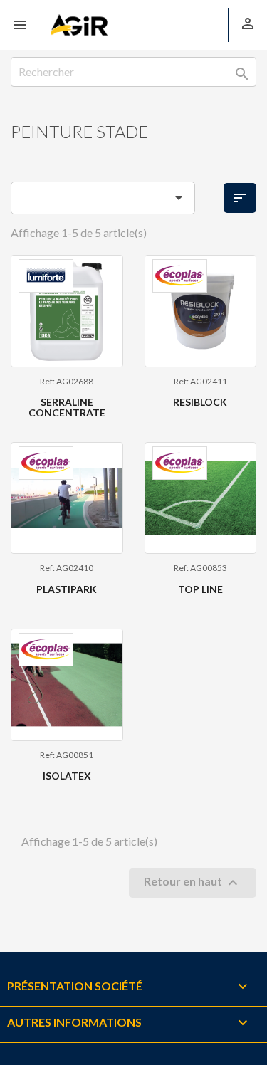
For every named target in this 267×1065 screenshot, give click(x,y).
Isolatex (67, 776)
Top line (200, 589)
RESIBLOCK (200, 402)
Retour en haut (192, 882)
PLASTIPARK (66, 589)
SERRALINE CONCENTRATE (66, 407)
